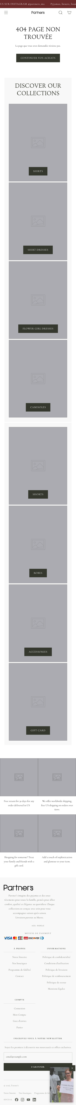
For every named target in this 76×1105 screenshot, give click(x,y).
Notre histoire (19, 957)
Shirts (38, 171)
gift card (38, 730)
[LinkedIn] (34, 1099)
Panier (19, 1027)
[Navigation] (5, 12)
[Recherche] (60, 12)
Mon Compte (19, 1014)
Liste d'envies (19, 1021)
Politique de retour (56, 982)
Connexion (19, 1008)
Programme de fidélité (19, 969)
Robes (38, 573)
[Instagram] (22, 1099)
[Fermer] (72, 1068)
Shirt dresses (38, 249)
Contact (19, 976)
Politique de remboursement (56, 976)
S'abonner (38, 1067)
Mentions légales (56, 988)
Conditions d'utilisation (56, 963)
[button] (61, 1084)
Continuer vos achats (38, 57)
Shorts (38, 494)
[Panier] (69, 12)
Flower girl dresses (38, 328)
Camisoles (38, 407)
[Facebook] (16, 1099)
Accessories (38, 651)
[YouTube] (28, 1099)
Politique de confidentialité (56, 957)
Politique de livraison (56, 969)
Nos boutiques (19, 963)
